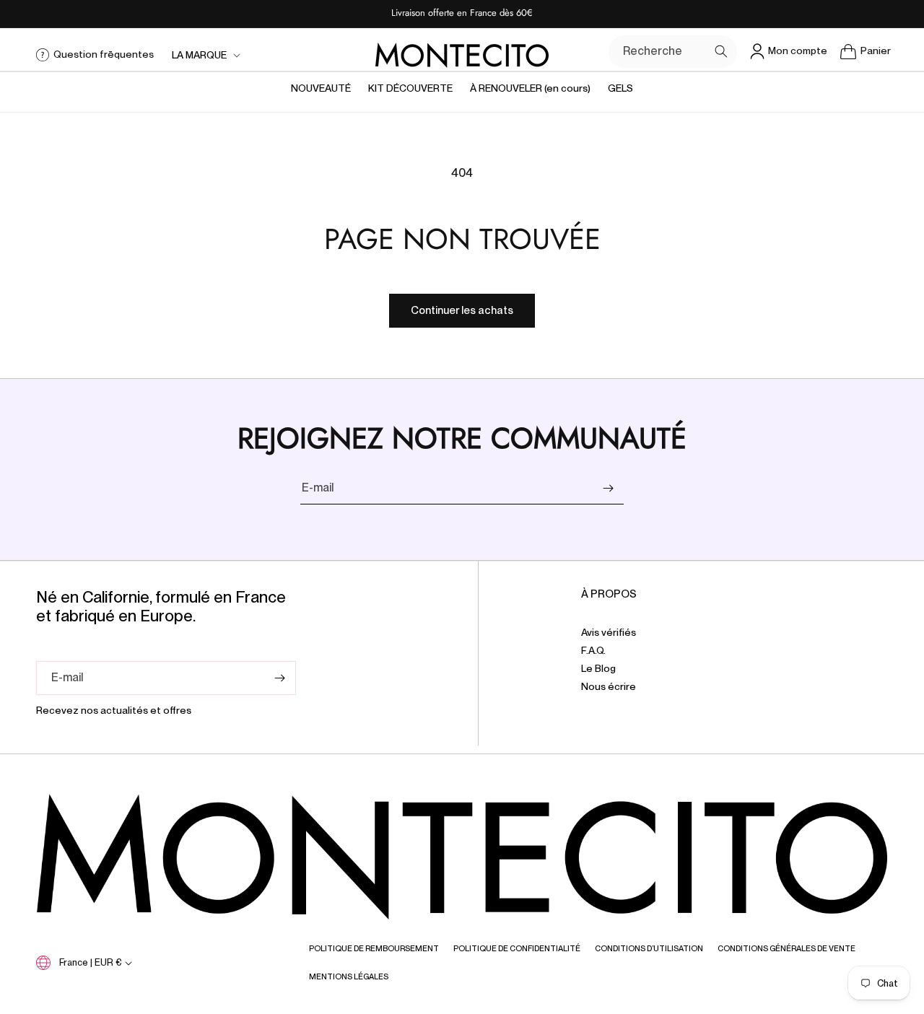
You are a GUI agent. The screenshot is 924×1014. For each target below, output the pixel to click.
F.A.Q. (593, 651)
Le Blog (598, 669)
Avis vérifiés (608, 633)
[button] (204, 55)
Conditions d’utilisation (649, 948)
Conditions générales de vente (786, 948)
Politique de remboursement (374, 948)
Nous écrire (608, 687)
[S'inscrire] (608, 488)
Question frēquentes (103, 54)
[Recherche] (721, 51)
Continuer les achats (462, 310)
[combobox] (673, 51)
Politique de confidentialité (516, 948)
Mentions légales (348, 976)
